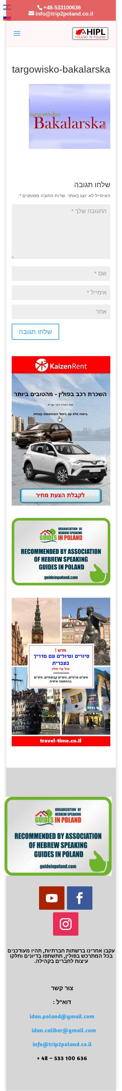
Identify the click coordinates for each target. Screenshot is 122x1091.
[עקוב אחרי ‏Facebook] (79, 898)
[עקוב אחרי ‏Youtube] (51, 898)
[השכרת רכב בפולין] (61, 504)
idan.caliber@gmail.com (64, 1030)
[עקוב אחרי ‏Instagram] (65, 924)
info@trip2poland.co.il (62, 1044)
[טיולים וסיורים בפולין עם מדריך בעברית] (61, 744)
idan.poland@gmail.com (62, 1016)
